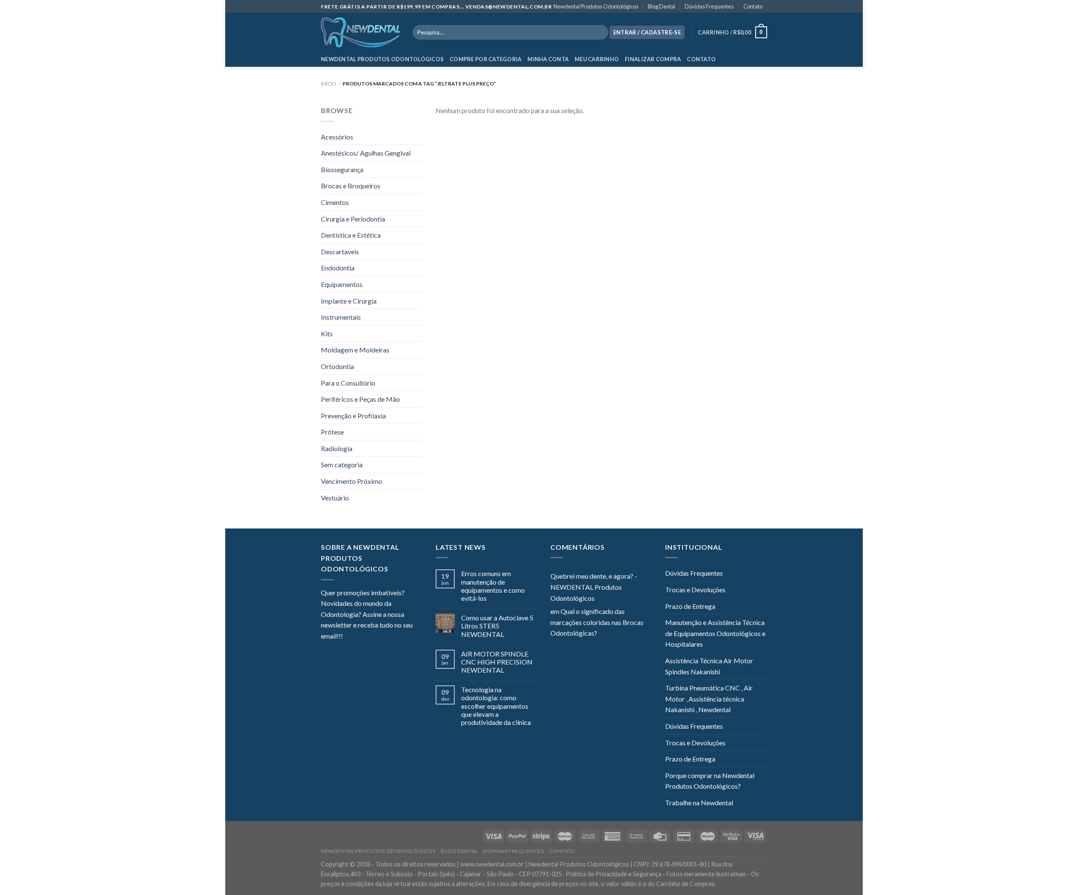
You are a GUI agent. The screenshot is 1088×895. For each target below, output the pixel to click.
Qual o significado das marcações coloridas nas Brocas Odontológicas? (596, 622)
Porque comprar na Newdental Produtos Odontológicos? (709, 780)
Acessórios (337, 137)
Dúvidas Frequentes (709, 6)
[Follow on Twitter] (370, 637)
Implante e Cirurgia (349, 301)
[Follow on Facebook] (349, 637)
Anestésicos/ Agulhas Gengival (366, 153)
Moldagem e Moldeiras (355, 350)
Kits (327, 334)
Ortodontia (337, 366)
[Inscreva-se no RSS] (401, 637)
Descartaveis (340, 251)
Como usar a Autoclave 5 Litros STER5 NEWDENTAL (497, 626)
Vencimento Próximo (351, 481)
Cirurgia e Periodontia (353, 219)
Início (328, 83)
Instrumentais (341, 317)
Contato (752, 6)
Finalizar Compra (653, 59)
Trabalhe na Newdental (699, 802)
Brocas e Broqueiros (350, 186)
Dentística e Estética (351, 235)
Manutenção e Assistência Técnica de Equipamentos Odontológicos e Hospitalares (715, 633)
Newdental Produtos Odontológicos (595, 6)
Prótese (332, 432)
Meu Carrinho (597, 59)
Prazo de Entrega (690, 606)
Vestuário (335, 498)
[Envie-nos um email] (380, 637)
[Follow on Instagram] (360, 637)
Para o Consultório (348, 383)
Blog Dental (661, 6)
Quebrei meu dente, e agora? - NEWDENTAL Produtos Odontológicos (593, 587)
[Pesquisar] (600, 32)
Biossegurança (342, 169)
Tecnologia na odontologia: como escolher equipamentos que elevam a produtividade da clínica (496, 705)
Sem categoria (342, 464)
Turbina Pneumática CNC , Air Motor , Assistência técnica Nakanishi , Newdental (709, 698)
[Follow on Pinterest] (391, 637)
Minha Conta (548, 59)
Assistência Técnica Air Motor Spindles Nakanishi (709, 666)
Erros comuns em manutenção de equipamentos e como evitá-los (493, 585)
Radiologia (336, 448)
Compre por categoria (485, 59)
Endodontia (337, 268)
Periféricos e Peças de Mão (360, 399)
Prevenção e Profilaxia (353, 416)
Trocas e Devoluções (695, 589)
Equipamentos (342, 284)
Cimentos (335, 202)
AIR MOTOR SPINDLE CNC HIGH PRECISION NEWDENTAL (497, 662)
